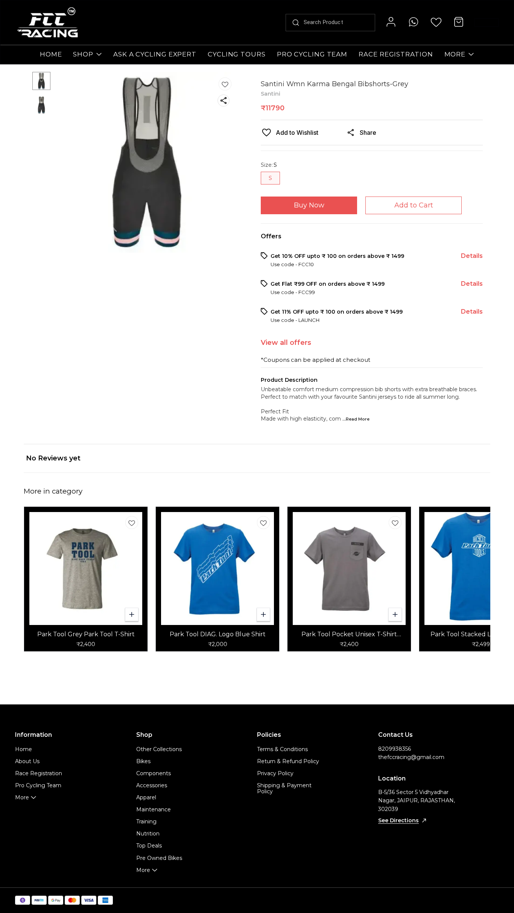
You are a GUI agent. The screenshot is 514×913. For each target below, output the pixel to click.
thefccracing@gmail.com (411, 757)
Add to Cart (413, 205)
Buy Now (309, 205)
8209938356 (394, 748)
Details (472, 255)
